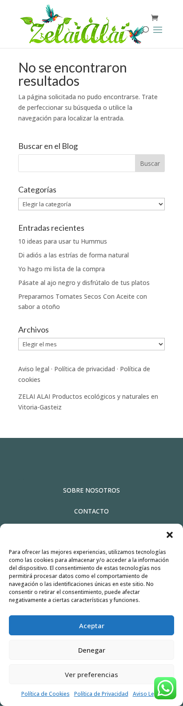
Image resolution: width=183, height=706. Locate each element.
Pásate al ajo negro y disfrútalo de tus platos (84, 282)
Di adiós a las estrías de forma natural (73, 255)
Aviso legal (33, 369)
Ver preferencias (91, 674)
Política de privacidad (84, 369)
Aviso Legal (147, 694)
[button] (169, 534)
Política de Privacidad (101, 694)
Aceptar (91, 625)
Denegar (91, 650)
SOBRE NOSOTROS (91, 490)
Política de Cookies (45, 694)
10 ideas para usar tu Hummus (62, 241)
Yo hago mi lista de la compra (61, 269)
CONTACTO (91, 511)
